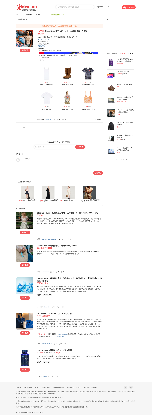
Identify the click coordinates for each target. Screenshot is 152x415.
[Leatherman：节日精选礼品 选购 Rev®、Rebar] (24, 261)
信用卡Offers (28, 14)
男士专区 (41, 39)
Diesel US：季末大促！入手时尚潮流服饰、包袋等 (62, 32)
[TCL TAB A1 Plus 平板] (111, 79)
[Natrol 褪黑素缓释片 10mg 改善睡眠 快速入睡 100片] (111, 66)
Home (18, 19)
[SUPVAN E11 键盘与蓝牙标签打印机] (111, 142)
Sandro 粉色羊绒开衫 (27, 200)
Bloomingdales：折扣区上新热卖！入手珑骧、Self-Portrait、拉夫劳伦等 (67, 214)
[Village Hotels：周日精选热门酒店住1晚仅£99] (111, 117)
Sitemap (79, 387)
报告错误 (98, 119)
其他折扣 (24, 19)
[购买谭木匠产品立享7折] (111, 91)
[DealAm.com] (26, 7)
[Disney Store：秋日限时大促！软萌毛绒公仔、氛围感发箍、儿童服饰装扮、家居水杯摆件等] (24, 294)
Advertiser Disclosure (90, 387)
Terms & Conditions (58, 387)
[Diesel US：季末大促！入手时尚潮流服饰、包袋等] (24, 46)
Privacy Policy (46, 387)
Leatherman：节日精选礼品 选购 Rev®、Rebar (57, 247)
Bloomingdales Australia (49, 239)
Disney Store (47, 307)
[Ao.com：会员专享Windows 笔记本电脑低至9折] (111, 155)
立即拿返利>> (60, 336)
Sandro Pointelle (66, 200)
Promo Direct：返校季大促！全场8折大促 (54, 315)
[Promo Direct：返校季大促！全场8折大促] (24, 329)
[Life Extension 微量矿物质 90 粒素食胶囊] (24, 366)
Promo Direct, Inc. (47, 344)
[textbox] (75, 7)
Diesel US (48, 119)
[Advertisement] (59, 133)
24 (53, 272)
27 (54, 119)
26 (56, 344)
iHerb (45, 376)
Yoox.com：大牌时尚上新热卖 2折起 (90, 201)
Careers (37, 387)
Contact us (70, 387)
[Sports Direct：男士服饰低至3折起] (111, 129)
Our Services (28, 387)
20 (59, 239)
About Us (18, 387)
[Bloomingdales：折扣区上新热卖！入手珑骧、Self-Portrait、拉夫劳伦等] (24, 228)
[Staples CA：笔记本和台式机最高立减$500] (111, 104)
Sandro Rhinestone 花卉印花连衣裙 (49, 201)
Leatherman (45, 272)
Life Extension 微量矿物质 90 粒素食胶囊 (54, 351)
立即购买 (25, 50)
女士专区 (48, 39)
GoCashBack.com (62, 334)
